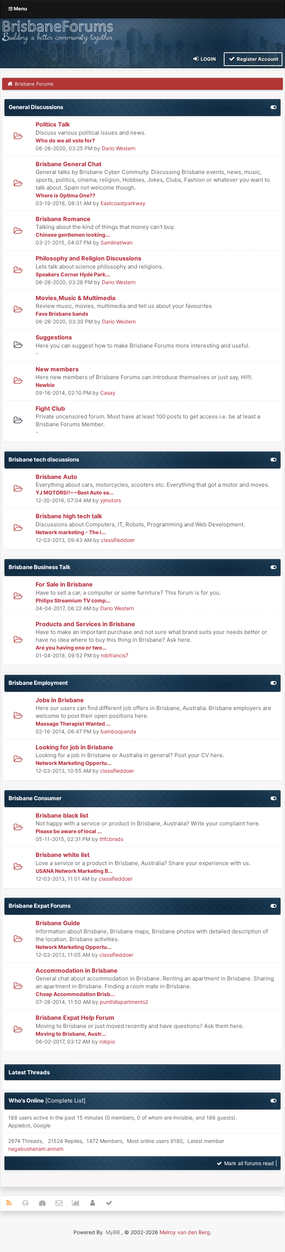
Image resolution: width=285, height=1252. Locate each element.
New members (57, 369)
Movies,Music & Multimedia (75, 298)
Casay (107, 393)
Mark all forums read (248, 1163)
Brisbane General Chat (68, 164)
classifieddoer (118, 540)
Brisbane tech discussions (44, 459)
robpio (107, 1041)
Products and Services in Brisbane (85, 624)
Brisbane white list (62, 854)
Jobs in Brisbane (60, 700)
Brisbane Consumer (35, 798)
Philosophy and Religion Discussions (88, 258)
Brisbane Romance (63, 219)
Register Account (257, 59)
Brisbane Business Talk (40, 567)
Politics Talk (53, 124)
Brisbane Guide (58, 923)
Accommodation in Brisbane (77, 970)
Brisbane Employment (38, 682)
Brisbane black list (62, 815)
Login (208, 59)
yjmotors (110, 500)
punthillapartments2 (124, 1002)
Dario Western (118, 148)
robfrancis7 (114, 655)
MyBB (113, 1232)
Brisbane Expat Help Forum (75, 1017)
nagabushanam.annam (35, 1149)
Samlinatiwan (116, 242)
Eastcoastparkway (123, 203)
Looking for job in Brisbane (74, 747)
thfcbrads (111, 839)
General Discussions (36, 107)
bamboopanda (118, 731)
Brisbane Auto (56, 476)
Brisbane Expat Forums (40, 905)
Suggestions (54, 337)
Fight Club (50, 408)
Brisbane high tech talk (69, 516)
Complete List (65, 1100)
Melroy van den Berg (185, 1232)
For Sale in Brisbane (64, 584)
